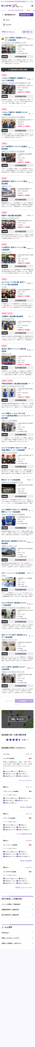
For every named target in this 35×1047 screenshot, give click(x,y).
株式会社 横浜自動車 (26, 807)
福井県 (28, 10)
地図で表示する (27, 32)
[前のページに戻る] (3, 14)
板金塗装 (8, 25)
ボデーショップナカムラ (25, 780)
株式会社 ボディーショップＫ (23, 887)
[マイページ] (32, 5)
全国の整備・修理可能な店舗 (15, 10)
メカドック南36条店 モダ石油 (24, 833)
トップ (3, 10)
